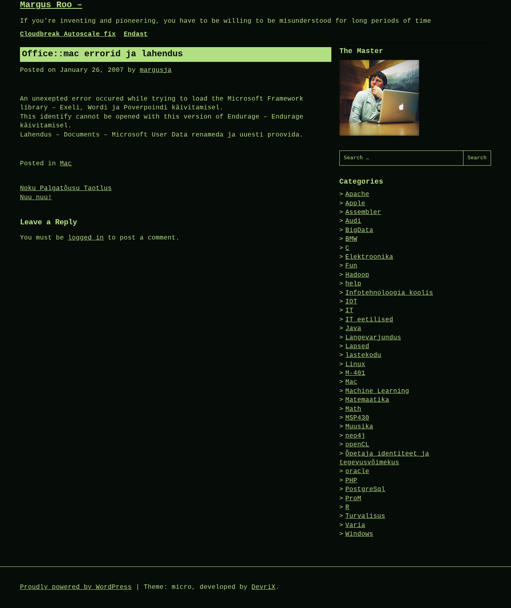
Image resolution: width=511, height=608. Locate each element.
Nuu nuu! (36, 197)
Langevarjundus (373, 337)
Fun (351, 265)
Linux (355, 364)
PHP (351, 480)
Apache (357, 194)
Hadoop (357, 275)
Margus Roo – (51, 5)
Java (353, 328)
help (353, 283)
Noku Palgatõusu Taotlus (66, 188)
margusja (156, 70)
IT (349, 310)
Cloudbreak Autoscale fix (68, 34)
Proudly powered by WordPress (76, 587)
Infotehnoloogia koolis (389, 293)
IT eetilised (369, 319)
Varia (355, 525)
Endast (136, 34)
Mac (66, 163)
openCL (357, 444)
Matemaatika (367, 400)
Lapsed (357, 346)
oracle (357, 471)
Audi (353, 221)
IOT (351, 301)
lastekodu (363, 355)
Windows (359, 534)
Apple (355, 203)
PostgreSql (365, 489)
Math (353, 409)
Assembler (363, 212)
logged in (86, 238)
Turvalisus (365, 516)
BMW (351, 239)
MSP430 (357, 418)
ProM (353, 498)
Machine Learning (377, 391)
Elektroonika (369, 257)
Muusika (359, 426)
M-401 (355, 373)
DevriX (263, 587)
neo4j (355, 436)
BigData (359, 230)
